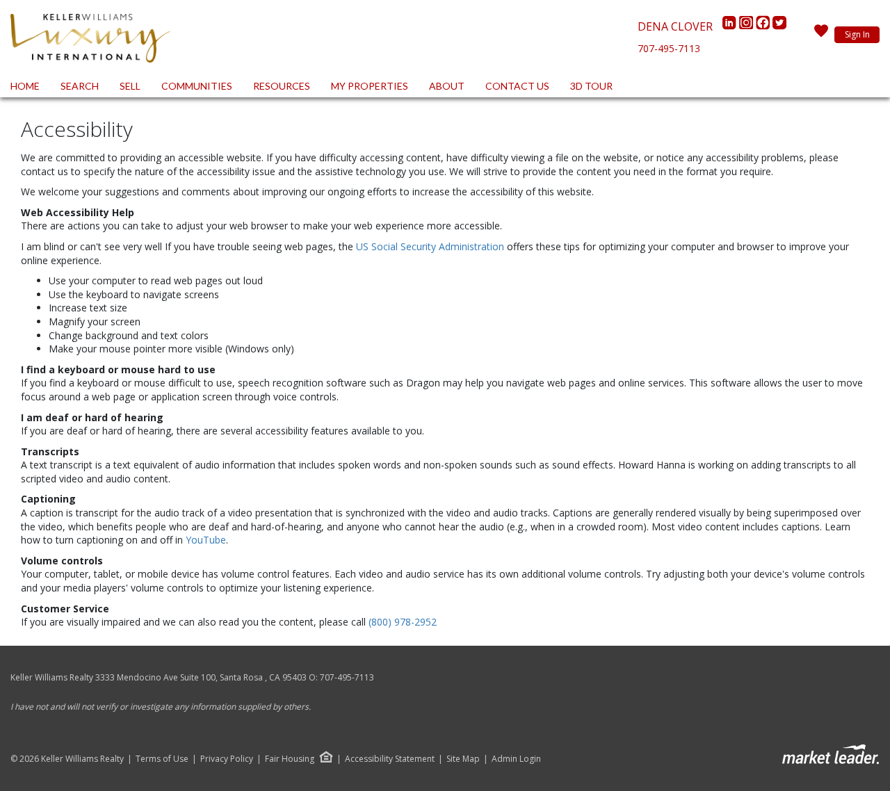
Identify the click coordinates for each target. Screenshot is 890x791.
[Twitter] (779, 26)
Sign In (857, 34)
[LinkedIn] (730, 26)
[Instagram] (747, 26)
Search (79, 86)
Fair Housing (289, 759)
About (446, 86)
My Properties (369, 86)
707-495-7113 (669, 48)
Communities (196, 86)
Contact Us (517, 86)
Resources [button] (281, 86)
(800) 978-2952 (403, 621)
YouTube (206, 539)
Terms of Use (162, 759)
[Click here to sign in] (821, 34)
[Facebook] (764, 26)
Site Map (463, 759)
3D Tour (591, 86)
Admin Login (516, 759)
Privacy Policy (226, 759)
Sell (130, 86)
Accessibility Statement (390, 759)
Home (25, 86)
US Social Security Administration (431, 246)
